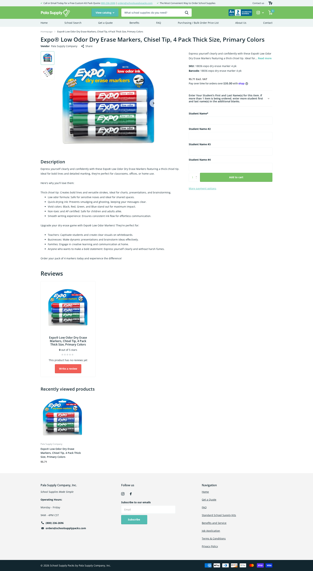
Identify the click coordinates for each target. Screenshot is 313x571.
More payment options (202, 188)
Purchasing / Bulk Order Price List (198, 22)
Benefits (134, 22)
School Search (73, 22)
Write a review (68, 368)
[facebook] (131, 493)
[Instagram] (122, 493)
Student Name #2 (200, 129)
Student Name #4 (200, 159)
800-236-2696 (108, 3)
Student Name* (198, 113)
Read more (265, 58)
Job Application (211, 530)
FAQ (158, 22)
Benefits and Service (214, 523)
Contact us (258, 3)
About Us (240, 22)
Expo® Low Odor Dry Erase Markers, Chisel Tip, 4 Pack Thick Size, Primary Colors (61, 453)
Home (44, 22)
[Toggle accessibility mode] (270, 3)
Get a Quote (105, 22)
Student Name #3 (200, 144)
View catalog (104, 12)
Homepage (47, 31)
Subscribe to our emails (136, 502)
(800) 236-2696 (55, 523)
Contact (267, 22)
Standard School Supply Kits (219, 515)
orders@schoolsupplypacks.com (135, 3)
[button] (154, 103)
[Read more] (260, 13)
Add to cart (236, 177)
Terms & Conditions (214, 538)
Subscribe (134, 519)
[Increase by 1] (197, 174)
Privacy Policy (210, 546)
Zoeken (187, 13)
